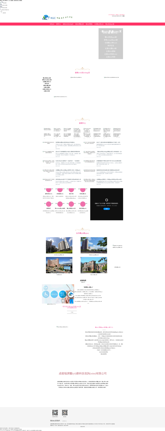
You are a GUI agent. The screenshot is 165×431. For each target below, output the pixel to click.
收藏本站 (117, 14)
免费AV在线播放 (39, 430)
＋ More (71, 312)
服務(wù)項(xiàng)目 (68, 24)
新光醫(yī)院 (59, 274)
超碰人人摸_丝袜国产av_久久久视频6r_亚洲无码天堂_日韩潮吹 (11, 0)
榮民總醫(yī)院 (117, 267)
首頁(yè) (52, 24)
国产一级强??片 (27, 430)
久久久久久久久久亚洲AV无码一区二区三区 (7, 430)
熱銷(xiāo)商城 (66, 27)
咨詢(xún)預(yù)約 (76, 27)
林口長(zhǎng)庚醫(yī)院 (59, 254)
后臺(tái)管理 (82, 426)
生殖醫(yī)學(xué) (98, 24)
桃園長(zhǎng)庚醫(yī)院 (117, 247)
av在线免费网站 (33, 430)
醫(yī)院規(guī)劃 (110, 24)
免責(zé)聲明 (66, 425)
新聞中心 (58, 24)
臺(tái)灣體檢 (89, 24)
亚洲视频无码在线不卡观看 (19, 430)
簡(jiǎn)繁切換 (122, 14)
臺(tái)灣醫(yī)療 (79, 24)
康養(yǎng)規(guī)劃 (55, 27)
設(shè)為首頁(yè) (112, 14)
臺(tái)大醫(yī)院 (94, 274)
